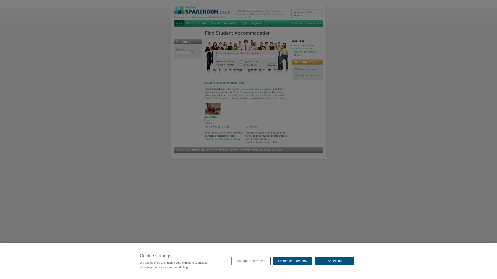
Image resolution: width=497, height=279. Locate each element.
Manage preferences (250, 261)
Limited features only (292, 261)
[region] (248, 261)
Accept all (335, 261)
